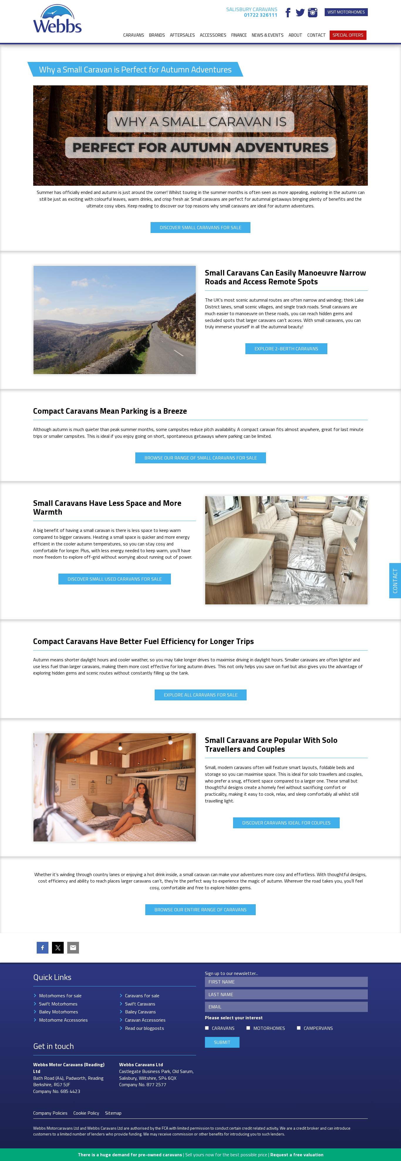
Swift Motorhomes (58, 1003)
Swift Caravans (140, 1003)
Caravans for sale (142, 995)
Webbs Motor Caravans (58, 1064)
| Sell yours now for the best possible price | (201, 1154)
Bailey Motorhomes (58, 1011)
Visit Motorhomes (346, 12)
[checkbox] (207, 1028)
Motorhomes (269, 1028)
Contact (316, 35)
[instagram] (312, 12)
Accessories (213, 35)
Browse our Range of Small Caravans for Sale (200, 457)
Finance (239, 35)
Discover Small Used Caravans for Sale (115, 578)
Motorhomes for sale (60, 995)
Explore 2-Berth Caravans (286, 348)
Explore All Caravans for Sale (200, 694)
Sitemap (113, 1112)
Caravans (133, 35)
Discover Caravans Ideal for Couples (286, 822)
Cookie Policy (86, 1112)
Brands (157, 35)
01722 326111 (260, 15)
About (295, 35)
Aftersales (182, 35)
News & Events (268, 35)
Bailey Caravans (140, 1011)
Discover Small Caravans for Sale (200, 227)
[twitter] (300, 12)
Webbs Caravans (137, 1064)
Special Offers (348, 35)
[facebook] (288, 12)
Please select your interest (234, 1017)
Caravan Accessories (145, 1019)
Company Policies (50, 1112)
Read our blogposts (144, 1028)
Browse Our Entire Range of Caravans (200, 909)
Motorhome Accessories (63, 1019)
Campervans (318, 1028)
